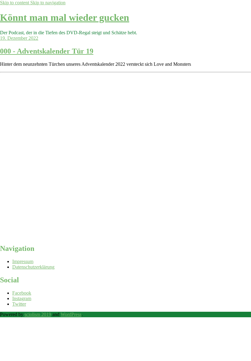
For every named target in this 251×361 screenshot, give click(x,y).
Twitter (19, 304)
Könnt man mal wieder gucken (64, 17)
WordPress (71, 314)
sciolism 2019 (37, 314)
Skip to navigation (48, 2)
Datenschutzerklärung (33, 267)
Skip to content (15, 2)
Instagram (21, 298)
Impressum (22, 261)
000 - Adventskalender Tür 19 (46, 51)
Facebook (21, 293)
